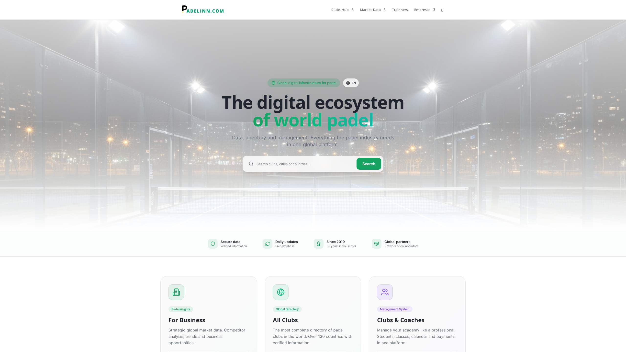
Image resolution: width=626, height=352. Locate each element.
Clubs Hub (340, 10)
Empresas (422, 10)
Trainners (400, 10)
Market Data (370, 10)
